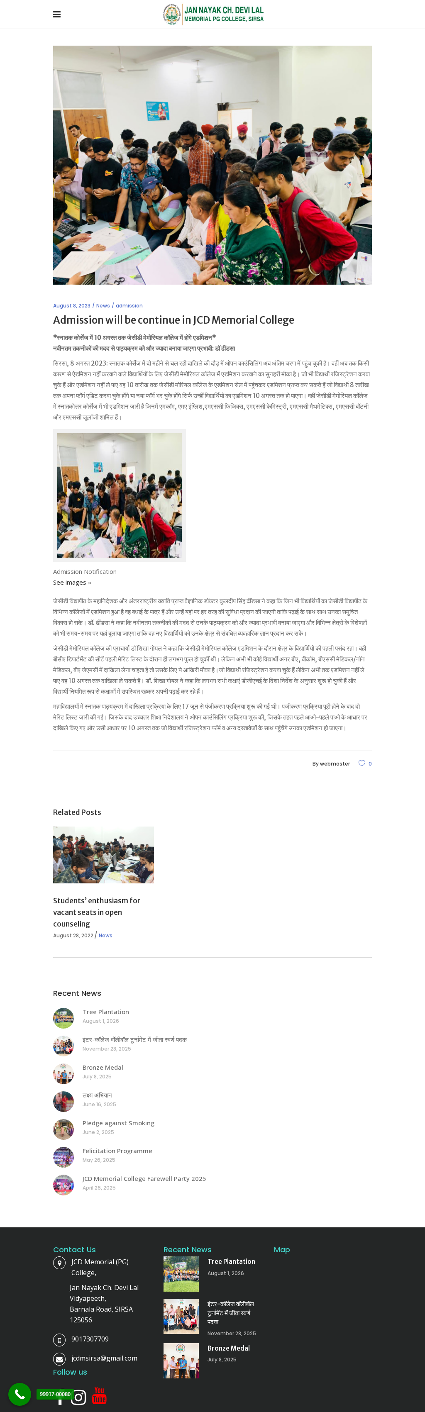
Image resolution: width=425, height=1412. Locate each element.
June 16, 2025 (99, 1104)
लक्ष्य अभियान (97, 1095)
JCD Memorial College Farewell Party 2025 (144, 1178)
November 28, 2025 (107, 1048)
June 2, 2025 (98, 1132)
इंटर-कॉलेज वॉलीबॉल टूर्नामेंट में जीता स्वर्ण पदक (135, 1039)
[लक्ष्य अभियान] (63, 1101)
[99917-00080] (19, 1394)
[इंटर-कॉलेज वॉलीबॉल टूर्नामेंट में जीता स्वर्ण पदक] (63, 1046)
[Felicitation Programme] (63, 1157)
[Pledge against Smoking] (63, 1129)
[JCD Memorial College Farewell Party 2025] (63, 1185)
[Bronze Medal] (63, 1073)
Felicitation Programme (117, 1150)
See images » (72, 582)
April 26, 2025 (99, 1187)
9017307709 (90, 1339)
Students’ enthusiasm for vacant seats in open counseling (96, 912)
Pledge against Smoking (118, 1123)
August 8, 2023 (71, 305)
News (103, 305)
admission (129, 305)
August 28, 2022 (73, 935)
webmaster (335, 763)
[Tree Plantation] (63, 1018)
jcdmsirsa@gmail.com (104, 1358)
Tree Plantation (106, 1011)
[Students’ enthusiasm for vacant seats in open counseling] (103, 855)
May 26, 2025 (99, 1159)
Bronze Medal (103, 1067)
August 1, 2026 (101, 1020)
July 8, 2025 (97, 1076)
